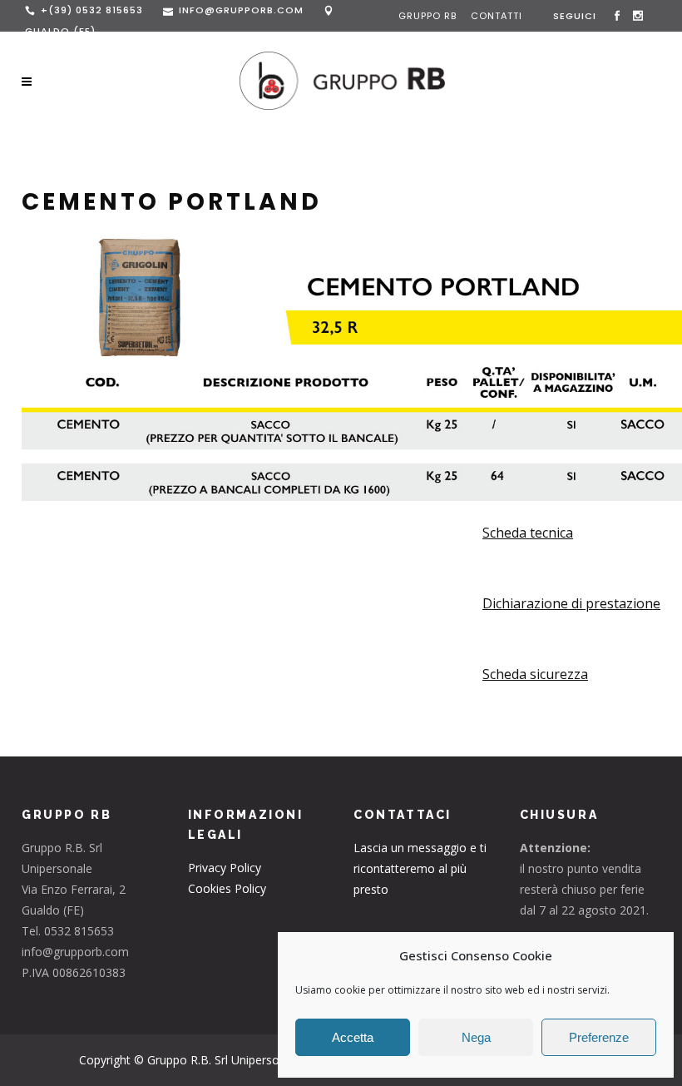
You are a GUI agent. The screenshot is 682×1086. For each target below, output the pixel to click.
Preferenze (599, 1037)
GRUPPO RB (429, 15)
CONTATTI (496, 15)
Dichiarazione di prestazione (571, 603)
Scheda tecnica (527, 532)
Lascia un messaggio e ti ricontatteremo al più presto (420, 868)
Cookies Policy (227, 888)
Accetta (352, 1037)
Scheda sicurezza (535, 674)
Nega (476, 1037)
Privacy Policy (224, 867)
